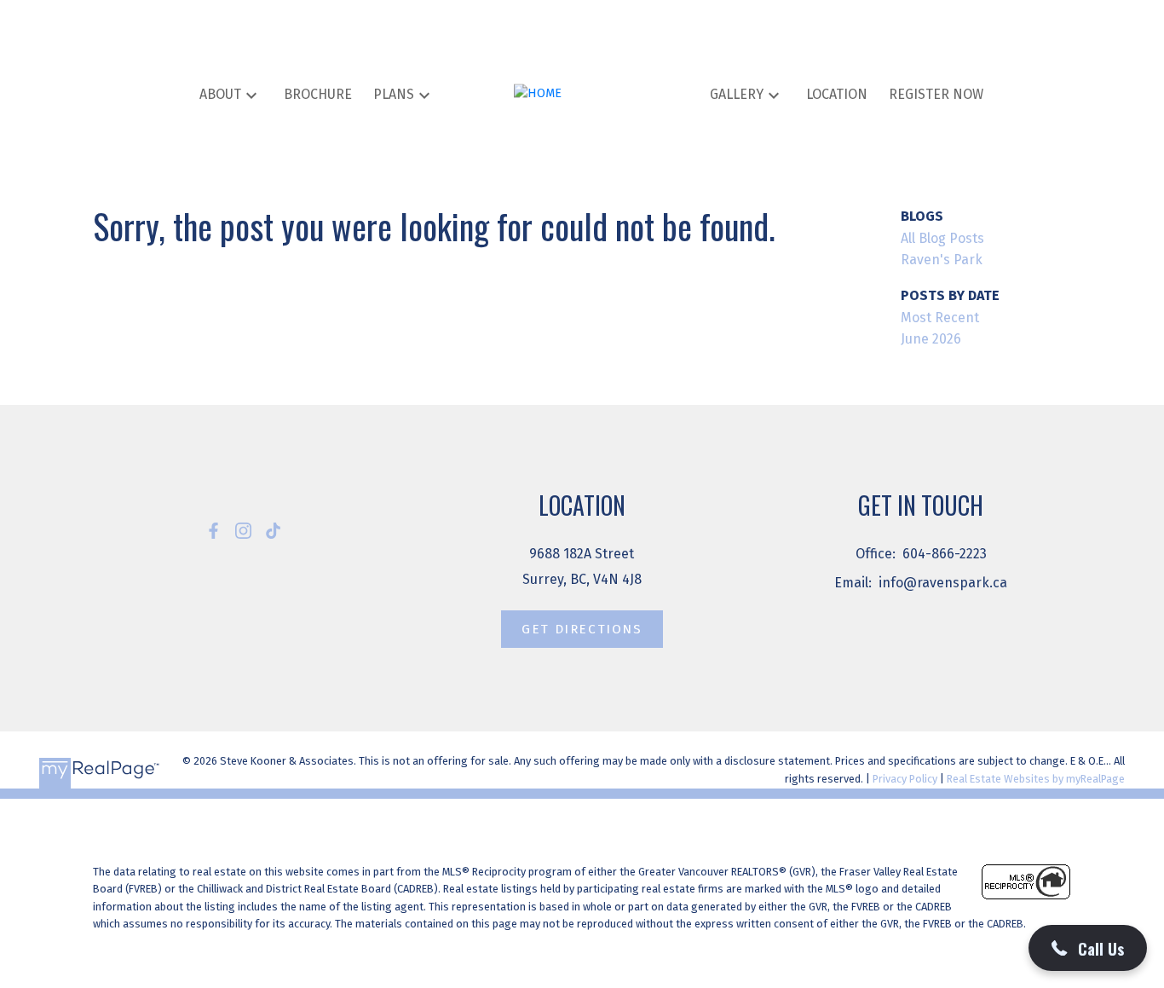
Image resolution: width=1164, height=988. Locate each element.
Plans (393, 94)
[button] (213, 531)
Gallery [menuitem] (737, 94)
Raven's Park (941, 259)
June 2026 (931, 339)
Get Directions (581, 629)
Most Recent (940, 317)
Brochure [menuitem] (318, 94)
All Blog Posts (942, 238)
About (220, 94)
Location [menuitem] (836, 94)
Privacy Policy (905, 778)
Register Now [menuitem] (936, 94)
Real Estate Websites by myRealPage (1036, 778)
